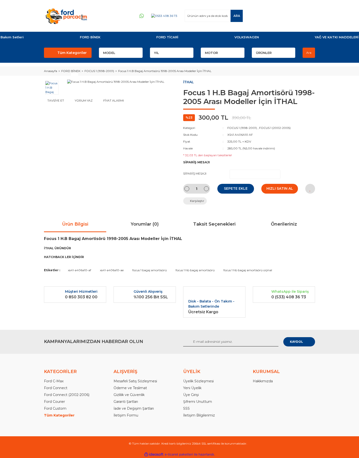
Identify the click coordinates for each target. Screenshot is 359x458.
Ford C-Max (53, 381)
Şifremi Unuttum (197, 401)
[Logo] (66, 16)
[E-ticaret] (179, 454)
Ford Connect (55, 388)
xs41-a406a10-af (79, 270)
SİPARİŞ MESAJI (194, 173)
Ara (308, 52)
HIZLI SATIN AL (279, 188)
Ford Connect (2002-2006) (66, 395)
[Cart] (309, 15)
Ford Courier (54, 401)
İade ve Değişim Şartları (134, 408)
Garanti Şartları (126, 401)
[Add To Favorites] (310, 189)
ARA (236, 16)
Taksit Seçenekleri (214, 224)
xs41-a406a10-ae (112, 270)
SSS (186, 408)
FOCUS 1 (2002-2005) (275, 128)
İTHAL (188, 82)
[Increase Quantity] (206, 189)
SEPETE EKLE (236, 188)
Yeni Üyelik (192, 388)
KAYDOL (296, 342)
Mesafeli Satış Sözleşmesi (135, 381)
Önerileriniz (284, 224)
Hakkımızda (263, 381)
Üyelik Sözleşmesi (198, 381)
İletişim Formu (126, 415)
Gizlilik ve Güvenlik (129, 395)
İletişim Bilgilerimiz (199, 415)
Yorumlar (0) (145, 224)
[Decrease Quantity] (186, 189)
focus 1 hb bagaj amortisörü (195, 270)
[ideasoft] (154, 454)
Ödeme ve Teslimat (130, 388)
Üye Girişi (191, 395)
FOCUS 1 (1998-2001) (242, 128)
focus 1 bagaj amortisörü (149, 270)
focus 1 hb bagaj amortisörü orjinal (247, 270)
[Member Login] (282, 15)
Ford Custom (55, 408)
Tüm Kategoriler (72, 53)
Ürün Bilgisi (75, 224)
